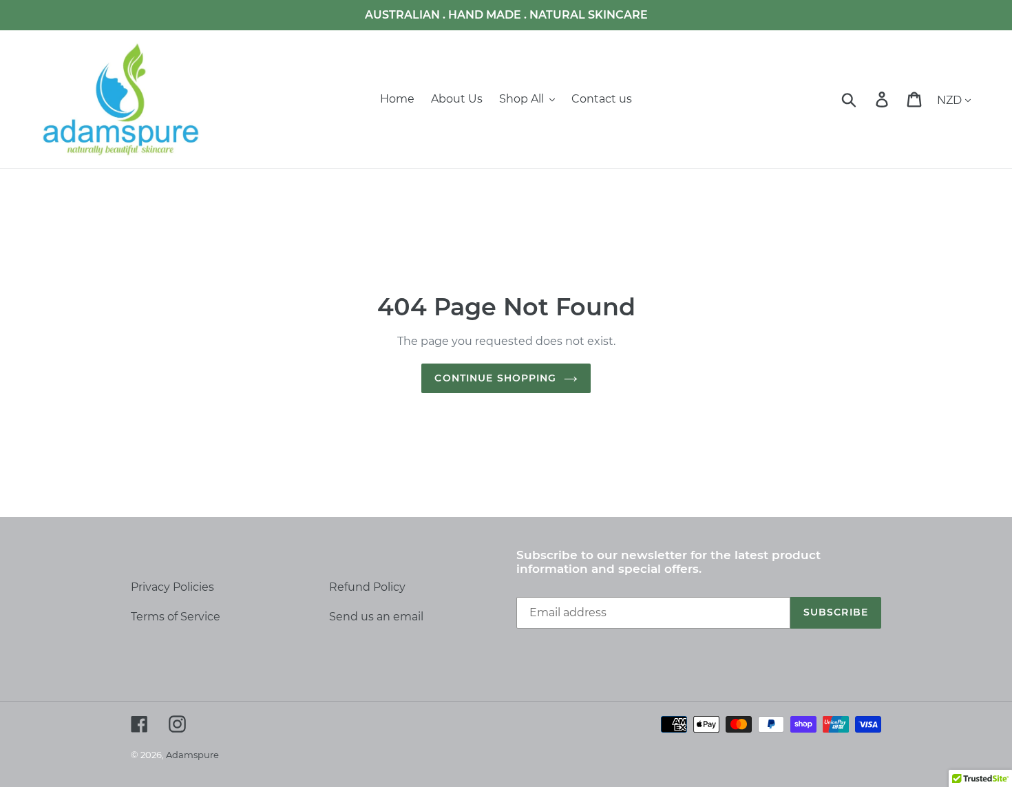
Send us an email (376, 616)
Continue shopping (495, 378)
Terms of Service (175, 616)
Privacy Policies (172, 587)
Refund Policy (367, 587)
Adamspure (192, 754)
